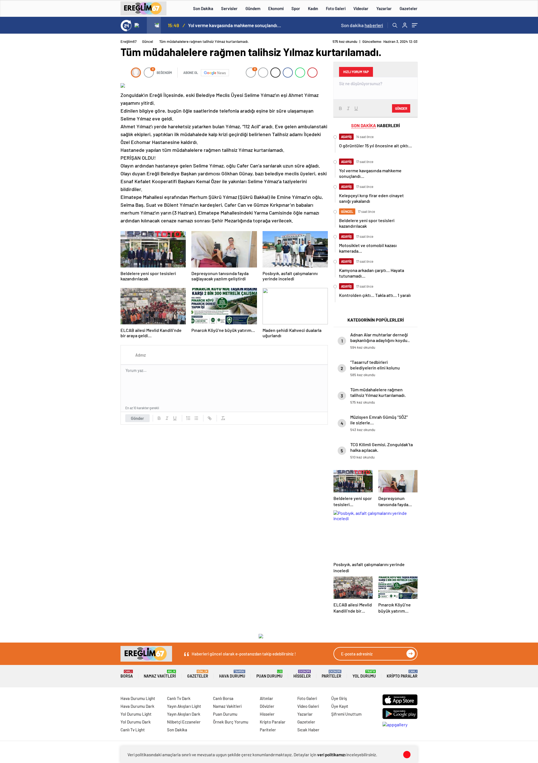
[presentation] (140, 25)
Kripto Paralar (402, 674)
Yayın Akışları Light (184, 706)
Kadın (313, 8)
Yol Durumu (364, 674)
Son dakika (362, 25)
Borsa (126, 674)
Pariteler (331, 674)
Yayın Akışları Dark (183, 714)
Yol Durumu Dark (135, 721)
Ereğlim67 (128, 41)
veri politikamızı (331, 754)
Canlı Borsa (223, 698)
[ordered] (188, 418)
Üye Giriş (339, 698)
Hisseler (302, 674)
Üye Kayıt (339, 706)
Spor (295, 8)
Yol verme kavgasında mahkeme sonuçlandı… (234, 25)
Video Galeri (308, 706)
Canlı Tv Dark (179, 698)
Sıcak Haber (308, 729)
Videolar (360, 8)
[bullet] (196, 418)
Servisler (229, 8)
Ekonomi (276, 8)
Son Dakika (203, 8)
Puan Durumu (269, 674)
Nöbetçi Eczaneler (184, 721)
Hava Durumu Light (137, 698)
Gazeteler (409, 8)
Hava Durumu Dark (137, 706)
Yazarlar (384, 8)
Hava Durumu (232, 674)
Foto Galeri (335, 8)
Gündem (252, 8)
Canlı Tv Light (132, 729)
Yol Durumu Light (136, 714)
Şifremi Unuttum (346, 714)
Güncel (147, 41)
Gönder (137, 418)
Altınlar (266, 698)
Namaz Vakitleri (160, 674)
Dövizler (267, 706)
